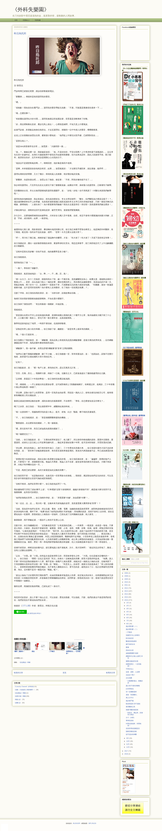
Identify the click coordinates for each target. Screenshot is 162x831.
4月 (127, 612)
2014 (126, 594)
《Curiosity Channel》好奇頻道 (24, 686)
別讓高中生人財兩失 (133, 635)
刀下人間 (26, 606)
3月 (127, 608)
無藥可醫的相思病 (132, 710)
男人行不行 (130, 698)
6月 (127, 617)
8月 (127, 624)
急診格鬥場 (130, 701)
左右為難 (129, 678)
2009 (126, 579)
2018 (126, 754)
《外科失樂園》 (30, 9)
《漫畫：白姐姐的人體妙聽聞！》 (24, 690)
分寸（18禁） (130, 717)
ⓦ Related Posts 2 (79, 639)
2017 (126, 751)
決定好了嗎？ (130, 675)
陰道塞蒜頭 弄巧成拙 (133, 704)
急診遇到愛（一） (132, 626)
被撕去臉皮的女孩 (132, 661)
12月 (128, 747)
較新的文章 (18, 673)
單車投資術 (130, 720)
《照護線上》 (26, 20)
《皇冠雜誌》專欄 (24, 662)
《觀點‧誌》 (18, 699)
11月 (128, 744)
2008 (126, 576)
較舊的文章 (110, 673)
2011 (126, 585)
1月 (127, 603)
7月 (127, 620)
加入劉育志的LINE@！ (34, 613)
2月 (127, 606)
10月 (128, 741)
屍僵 (127, 647)
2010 (126, 582)
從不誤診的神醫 (131, 734)
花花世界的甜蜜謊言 (133, 728)
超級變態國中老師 (132, 653)
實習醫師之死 (130, 707)
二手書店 (129, 632)
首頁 (16, 20)
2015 (126, 597)
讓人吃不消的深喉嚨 (133, 686)
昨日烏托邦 (130, 638)
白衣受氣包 (130, 689)
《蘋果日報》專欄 (19, 696)
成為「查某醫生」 (132, 695)
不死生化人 (130, 669)
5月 (127, 615)
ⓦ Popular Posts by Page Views (139, 562)
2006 (126, 573)
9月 (127, 738)
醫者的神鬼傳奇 (131, 641)
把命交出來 (130, 650)
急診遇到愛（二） (132, 629)
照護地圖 (38, 20)
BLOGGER (76, 823)
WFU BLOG (92, 823)
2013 (126, 591)
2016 (126, 600)
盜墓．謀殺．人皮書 (133, 672)
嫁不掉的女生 (130, 644)
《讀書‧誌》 (18, 703)
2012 (126, 588)
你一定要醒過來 (131, 692)
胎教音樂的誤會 (131, 731)
